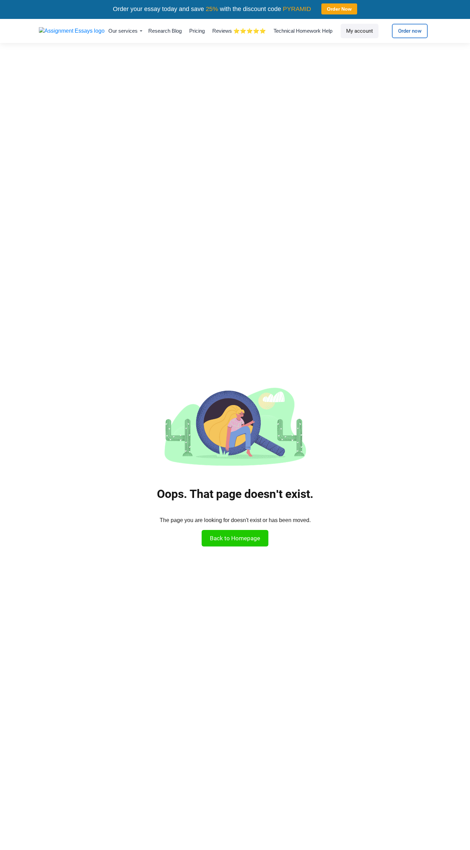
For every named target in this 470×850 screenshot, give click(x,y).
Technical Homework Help (303, 31)
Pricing (197, 31)
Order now (409, 31)
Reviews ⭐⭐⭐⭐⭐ (239, 31)
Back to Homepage (235, 538)
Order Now (339, 9)
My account (359, 31)
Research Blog (165, 31)
